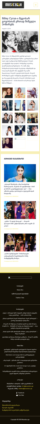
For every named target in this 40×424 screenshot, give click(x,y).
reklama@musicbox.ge (25, 388)
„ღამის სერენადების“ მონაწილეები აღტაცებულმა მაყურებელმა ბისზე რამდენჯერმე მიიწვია (16, 256)
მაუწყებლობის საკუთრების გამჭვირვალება (15, 410)
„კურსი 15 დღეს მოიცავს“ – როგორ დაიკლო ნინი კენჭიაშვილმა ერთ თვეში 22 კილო (19, 224)
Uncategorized (8, 196)
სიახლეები (20, 286)
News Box (20, 290)
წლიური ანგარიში (8, 407)
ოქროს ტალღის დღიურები (20, 294)
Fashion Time (20, 297)
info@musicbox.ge (27, 386)
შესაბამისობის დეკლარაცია (11, 405)
